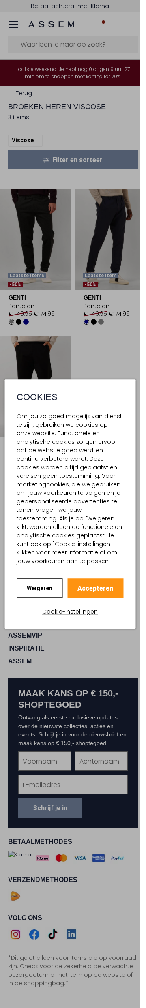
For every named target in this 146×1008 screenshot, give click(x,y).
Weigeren (39, 588)
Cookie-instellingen (70, 612)
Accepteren (95, 588)
